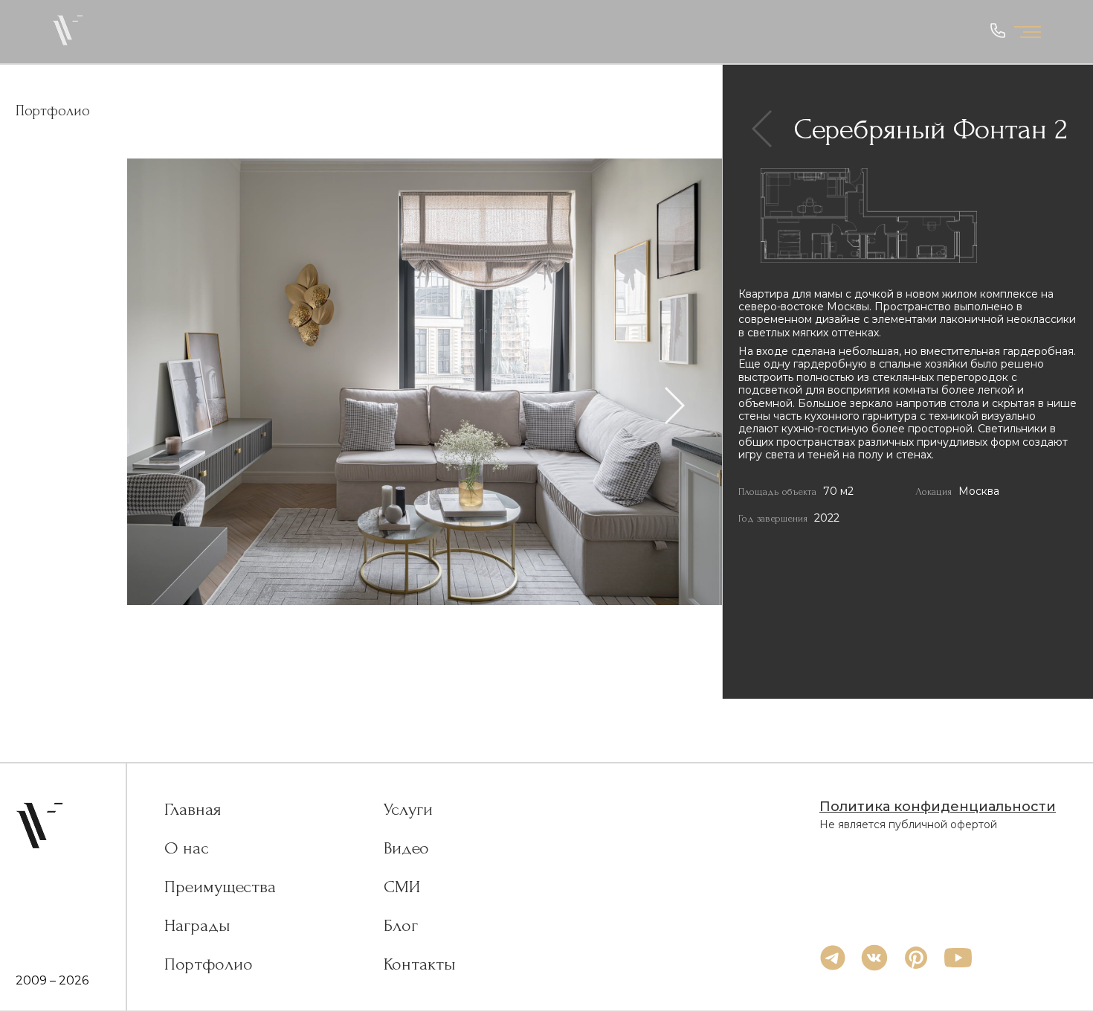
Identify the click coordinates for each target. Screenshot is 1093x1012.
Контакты (420, 964)
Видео (406, 848)
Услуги (408, 810)
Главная (193, 810)
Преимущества (220, 887)
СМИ (402, 887)
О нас (186, 848)
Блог (401, 926)
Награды (197, 926)
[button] (674, 406)
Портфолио (208, 964)
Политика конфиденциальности (937, 806)
